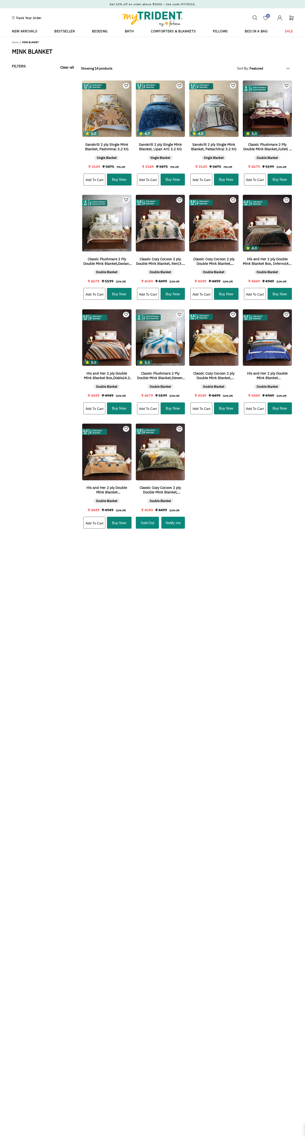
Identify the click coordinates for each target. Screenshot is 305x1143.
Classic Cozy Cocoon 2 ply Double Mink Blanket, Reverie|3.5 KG (160, 489)
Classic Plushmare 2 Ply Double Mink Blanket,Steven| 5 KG (160, 375)
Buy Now (119, 179)
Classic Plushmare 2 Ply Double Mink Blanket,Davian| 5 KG (106, 261)
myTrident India (152, 19)
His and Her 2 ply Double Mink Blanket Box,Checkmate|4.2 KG (106, 489)
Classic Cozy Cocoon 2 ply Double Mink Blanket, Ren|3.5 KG (160, 261)
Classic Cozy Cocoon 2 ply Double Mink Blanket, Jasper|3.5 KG (213, 261)
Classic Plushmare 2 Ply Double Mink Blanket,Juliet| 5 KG (267, 146)
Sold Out (147, 523)
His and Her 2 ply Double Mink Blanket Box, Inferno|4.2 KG (267, 261)
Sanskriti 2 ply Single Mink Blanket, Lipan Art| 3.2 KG (160, 146)
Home (15, 42)
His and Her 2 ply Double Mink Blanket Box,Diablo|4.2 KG (107, 375)
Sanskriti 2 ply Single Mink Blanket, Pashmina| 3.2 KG (106, 146)
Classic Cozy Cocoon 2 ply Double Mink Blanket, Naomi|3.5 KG (213, 375)
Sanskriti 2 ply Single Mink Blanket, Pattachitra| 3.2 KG (213, 146)
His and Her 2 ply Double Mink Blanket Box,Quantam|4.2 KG (267, 375)
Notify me (173, 523)
